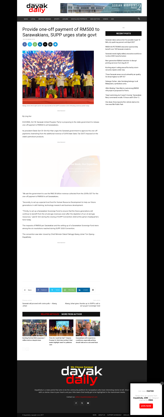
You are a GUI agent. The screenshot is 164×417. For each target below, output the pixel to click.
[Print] (50, 44)
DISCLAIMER (127, 415)
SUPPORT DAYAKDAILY (114, 415)
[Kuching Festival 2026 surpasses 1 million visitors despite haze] (34, 327)
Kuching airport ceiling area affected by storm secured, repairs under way (121, 69)
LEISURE (65, 19)
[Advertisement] (61, 260)
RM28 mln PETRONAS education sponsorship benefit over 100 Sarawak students (121, 48)
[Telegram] (55, 44)
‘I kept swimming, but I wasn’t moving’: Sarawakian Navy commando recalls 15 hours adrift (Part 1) (123, 96)
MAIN (26, 19)
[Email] (45, 44)
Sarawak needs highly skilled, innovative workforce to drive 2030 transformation (123, 55)
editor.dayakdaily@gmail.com (86, 397)
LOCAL (33, 19)
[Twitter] (30, 44)
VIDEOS (105, 19)
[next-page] (27, 349)
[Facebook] (24, 44)
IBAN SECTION (95, 19)
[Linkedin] (40, 44)
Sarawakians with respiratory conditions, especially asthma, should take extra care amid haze (87, 340)
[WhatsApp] (35, 44)
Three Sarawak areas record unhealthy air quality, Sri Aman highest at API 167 (123, 76)
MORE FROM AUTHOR (72, 314)
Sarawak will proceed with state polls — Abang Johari (39, 305)
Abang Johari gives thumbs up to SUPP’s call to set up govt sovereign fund (82, 305)
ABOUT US (101, 415)
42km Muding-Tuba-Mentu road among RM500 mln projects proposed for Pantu (122, 89)
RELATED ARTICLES (50, 314)
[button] (139, 19)
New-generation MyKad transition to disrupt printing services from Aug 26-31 (121, 62)
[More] (93, 290)
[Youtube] (88, 403)
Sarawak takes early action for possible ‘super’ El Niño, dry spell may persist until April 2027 (122, 41)
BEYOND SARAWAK (44, 19)
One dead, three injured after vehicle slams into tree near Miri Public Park (122, 103)
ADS (112, 19)
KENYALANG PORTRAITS (79, 19)
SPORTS (56, 19)
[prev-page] (23, 349)
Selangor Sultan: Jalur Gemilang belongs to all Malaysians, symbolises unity (121, 82)
